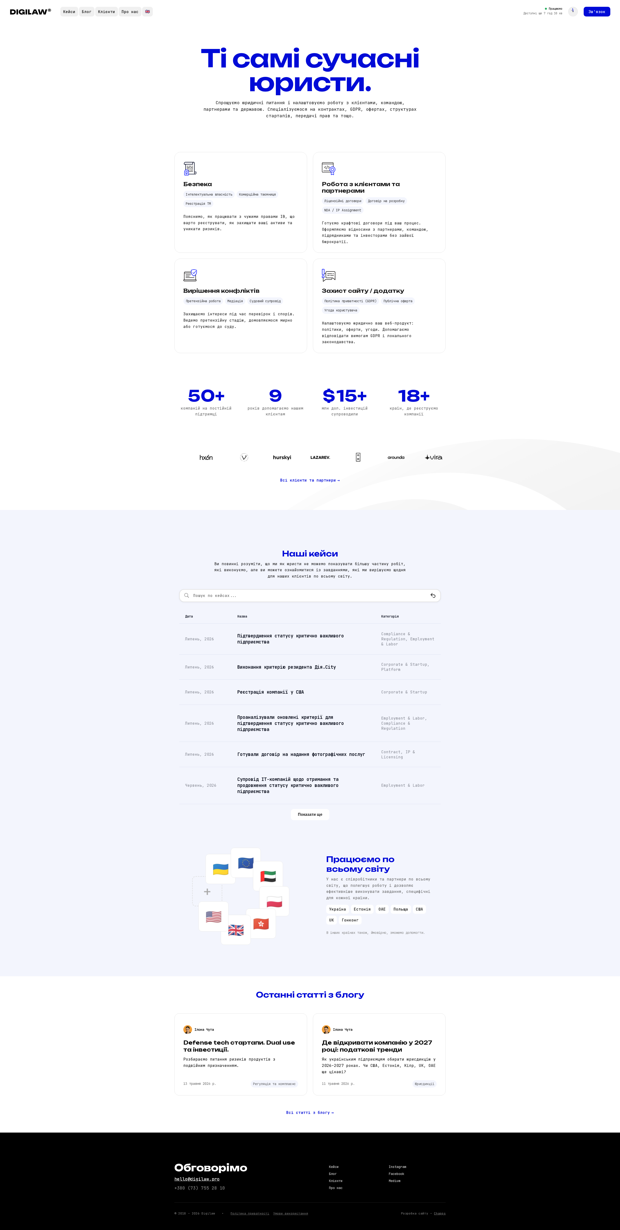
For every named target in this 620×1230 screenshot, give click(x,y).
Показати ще (310, 814)
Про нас (130, 11)
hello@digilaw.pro (197, 1179)
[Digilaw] (31, 11)
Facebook (396, 1174)
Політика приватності (250, 1213)
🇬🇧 (147, 11)
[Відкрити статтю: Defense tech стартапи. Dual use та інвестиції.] (241, 1054)
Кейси (69, 11)
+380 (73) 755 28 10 (199, 1188)
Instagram (397, 1167)
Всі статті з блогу (310, 1112)
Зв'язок (597, 11)
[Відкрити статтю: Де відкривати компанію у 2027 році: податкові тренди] (379, 1054)
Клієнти (106, 11)
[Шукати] (433, 595)
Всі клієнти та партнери (310, 480)
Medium (394, 1181)
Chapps (440, 1213)
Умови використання (290, 1213)
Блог (87, 11)
